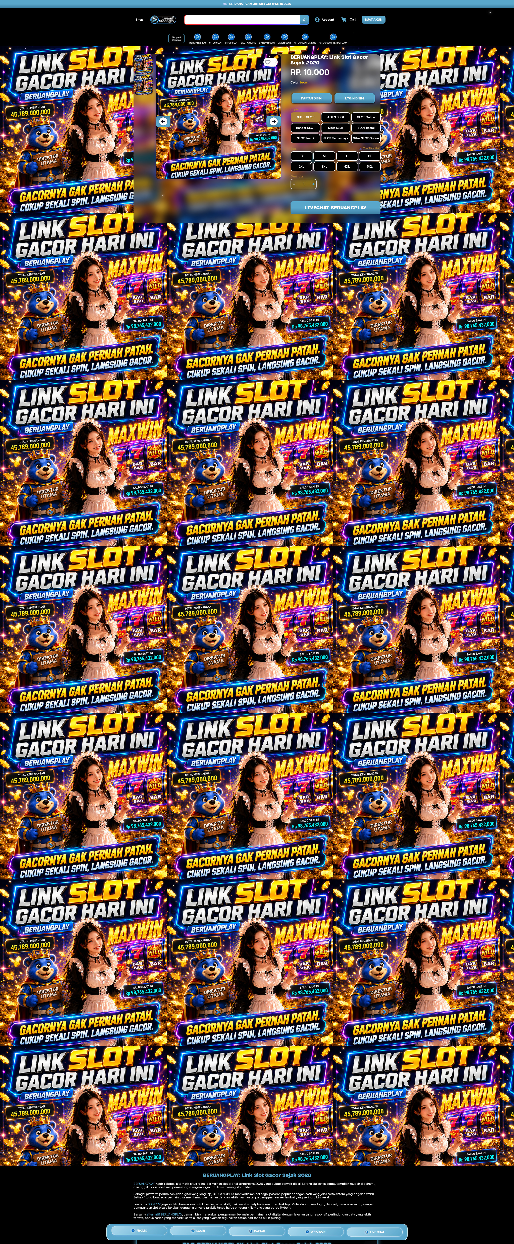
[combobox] (242, 19)
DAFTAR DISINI (311, 98)
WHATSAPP (318, 1231)
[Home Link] (164, 19)
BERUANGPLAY (144, 1183)
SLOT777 (154, 1204)
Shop (139, 19)
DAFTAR (259, 1232)
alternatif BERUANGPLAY (164, 1214)
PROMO (142, 1232)
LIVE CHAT (377, 1231)
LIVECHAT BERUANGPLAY (335, 208)
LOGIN (200, 1232)
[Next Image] (273, 121)
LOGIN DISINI (354, 98)
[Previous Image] (163, 121)
